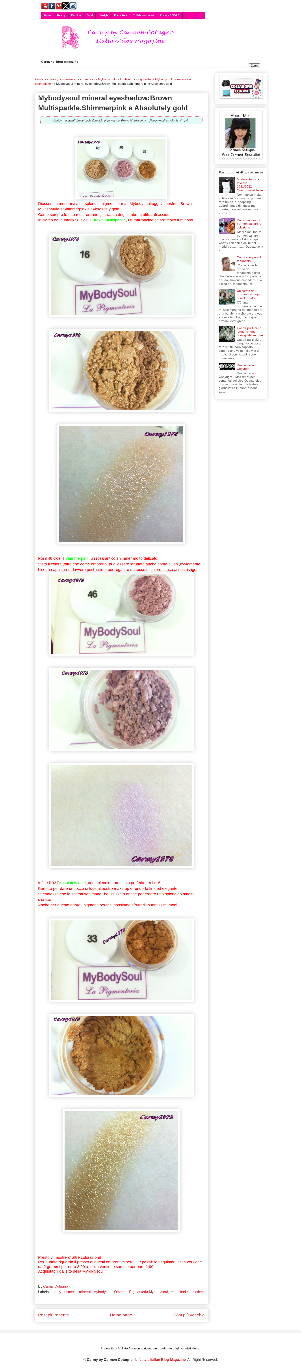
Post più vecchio (189, 1315)
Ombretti (120, 1292)
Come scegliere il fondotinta (249, 259)
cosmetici (70, 1292)
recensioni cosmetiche (187, 1292)
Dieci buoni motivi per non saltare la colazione (249, 223)
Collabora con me (143, 15)
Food (90, 15)
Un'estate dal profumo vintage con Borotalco (248, 294)
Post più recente (53, 1315)
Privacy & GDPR (170, 15)
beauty (55, 1292)
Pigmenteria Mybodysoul (148, 1292)
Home (47, 15)
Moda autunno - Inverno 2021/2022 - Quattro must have (250, 184)
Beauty (61, 15)
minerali (85, 1292)
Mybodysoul (102, 1292)
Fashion (76, 15)
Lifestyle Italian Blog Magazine (160, 1360)
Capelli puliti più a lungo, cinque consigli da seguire (250, 331)
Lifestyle (103, 15)
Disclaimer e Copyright (245, 367)
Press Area (120, 15)
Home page (121, 1315)
